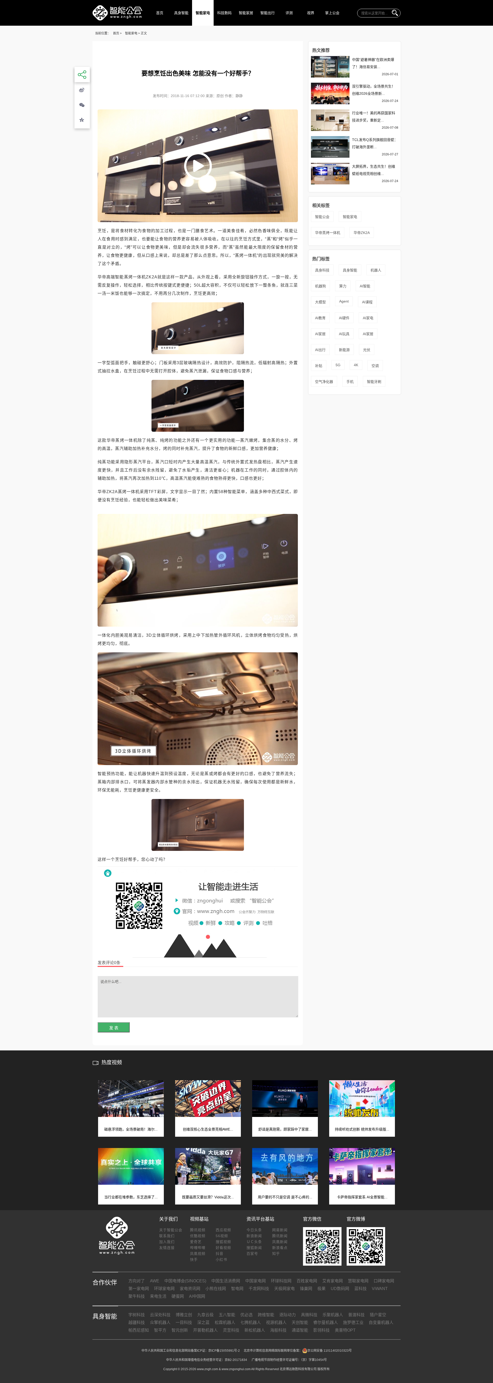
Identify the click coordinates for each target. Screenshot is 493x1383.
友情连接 (167, 1248)
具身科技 (322, 270)
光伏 (366, 350)
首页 (159, 13)
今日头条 (254, 1230)
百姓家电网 (307, 1281)
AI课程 (367, 302)
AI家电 (368, 318)
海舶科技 (278, 1330)
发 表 (113, 1028)
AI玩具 (344, 334)
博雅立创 (184, 1315)
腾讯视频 (197, 1230)
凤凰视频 (197, 1254)
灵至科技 (231, 1330)
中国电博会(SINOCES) (185, 1281)
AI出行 (320, 350)
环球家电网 (164, 1288)
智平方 (160, 1330)
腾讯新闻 (280, 1236)
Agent (344, 301)
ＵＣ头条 (254, 1242)
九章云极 (205, 1315)
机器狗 (320, 286)
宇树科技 (136, 1315)
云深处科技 (160, 1315)
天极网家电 (284, 1288)
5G (338, 365)
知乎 (276, 1254)
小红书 (221, 1259)
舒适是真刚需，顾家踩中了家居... (285, 1129)
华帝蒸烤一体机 (327, 233)
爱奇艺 (196, 1242)
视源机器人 (276, 1322)
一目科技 (184, 1322)
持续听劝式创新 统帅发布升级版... (362, 1129)
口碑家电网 (384, 1281)
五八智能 (227, 1315)
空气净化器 (324, 382)
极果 (321, 1288)
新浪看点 (280, 1248)
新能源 (344, 350)
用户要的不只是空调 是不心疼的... (285, 1197)
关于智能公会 (170, 1230)
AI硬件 (344, 318)
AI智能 (365, 286)
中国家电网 (255, 1281)
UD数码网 (340, 1288)
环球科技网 (281, 1281)
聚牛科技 (136, 1296)
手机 (350, 382)
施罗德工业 (353, 1322)
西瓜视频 (223, 1230)
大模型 (320, 302)
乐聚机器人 (333, 1315)
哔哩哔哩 (197, 1248)
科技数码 (224, 13)
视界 (310, 13)
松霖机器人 (225, 1322)
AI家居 (320, 334)
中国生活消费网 (225, 1281)
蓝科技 (360, 1288)
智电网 (237, 1288)
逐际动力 (287, 1315)
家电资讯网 (190, 1288)
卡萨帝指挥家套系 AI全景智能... (362, 1197)
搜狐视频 (223, 1242)
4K (356, 365)
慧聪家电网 (358, 1281)
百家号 (252, 1254)
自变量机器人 (381, 1322)
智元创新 (180, 1330)
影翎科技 (321, 1330)
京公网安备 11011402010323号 (329, 1350)
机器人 (376, 270)
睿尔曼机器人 (325, 1322)
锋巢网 (306, 1288)
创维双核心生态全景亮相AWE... (208, 1129)
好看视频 (223, 1248)
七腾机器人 (250, 1322)
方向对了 (136, 1281)
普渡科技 (356, 1315)
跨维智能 (266, 1315)
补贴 (318, 366)
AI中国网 (197, 1296)
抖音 (219, 1254)
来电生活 (158, 1296)
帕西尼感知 (138, 1330)
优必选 (246, 1315)
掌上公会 (332, 13)
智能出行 (267, 13)
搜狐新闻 (254, 1248)
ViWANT (380, 1288)
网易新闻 (280, 1230)
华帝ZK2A (362, 233)
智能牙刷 (374, 382)
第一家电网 (138, 1288)
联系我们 (167, 1236)
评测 (289, 13)
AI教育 (320, 318)
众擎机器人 (160, 1322)
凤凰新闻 (280, 1242)
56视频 (222, 1236)
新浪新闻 (254, 1236)
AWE (154, 1281)
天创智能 (300, 1322)
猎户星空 (378, 1315)
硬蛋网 (178, 1296)
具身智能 (181, 13)
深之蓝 (203, 1322)
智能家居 (246, 13)
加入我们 (167, 1242)
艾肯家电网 (332, 1281)
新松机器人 (254, 1330)
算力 (342, 286)
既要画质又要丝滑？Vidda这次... (208, 1197)
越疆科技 (136, 1322)
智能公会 (322, 217)
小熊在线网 (215, 1288)
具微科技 (309, 1315)
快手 (194, 1259)
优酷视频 (197, 1236)
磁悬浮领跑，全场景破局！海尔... (131, 1129)
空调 (375, 366)
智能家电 (203, 13)
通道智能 (300, 1330)
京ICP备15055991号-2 (224, 1350)
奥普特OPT (345, 1330)
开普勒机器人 (205, 1330)
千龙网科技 (259, 1288)
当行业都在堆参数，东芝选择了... (131, 1197)
